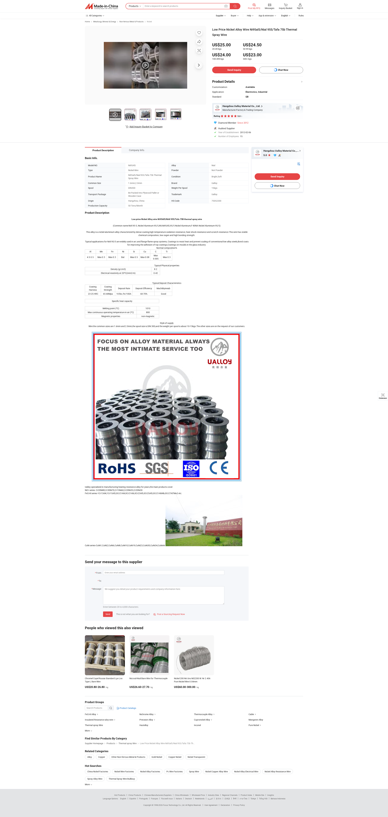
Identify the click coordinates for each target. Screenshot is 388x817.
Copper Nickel (174, 757)
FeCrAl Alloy (90, 714)
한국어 (218, 798)
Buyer (233, 15)
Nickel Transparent (196, 757)
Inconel (197, 725)
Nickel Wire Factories (124, 771)
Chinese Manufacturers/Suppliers (158, 795)
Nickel (149, 21)
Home (87, 21)
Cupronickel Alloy (202, 719)
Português (143, 798)
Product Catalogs (127, 708)
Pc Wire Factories (174, 771)
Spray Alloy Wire (94, 778)
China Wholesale (182, 795)
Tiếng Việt (263, 798)
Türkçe (253, 798)
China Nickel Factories (97, 771)
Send (107, 614)
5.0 (265, 155)
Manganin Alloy (256, 719)
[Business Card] (298, 163)
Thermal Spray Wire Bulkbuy (122, 778)
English (123, 798)
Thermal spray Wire (94, 725)
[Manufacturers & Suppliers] (101, 6)
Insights (270, 795)
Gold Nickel (157, 757)
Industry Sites (213, 795)
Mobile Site (259, 795)
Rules (301, 15)
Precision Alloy (146, 719)
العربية (210, 798)
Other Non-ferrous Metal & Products (128, 757)
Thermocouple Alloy (203, 714)
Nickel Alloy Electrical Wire (246, 771)
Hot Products (119, 795)
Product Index (246, 795)
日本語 (227, 798)
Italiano (179, 798)
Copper (101, 757)
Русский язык (167, 798)
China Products (134, 795)
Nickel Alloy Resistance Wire (278, 771)
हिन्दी (234, 798)
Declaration (225, 805)
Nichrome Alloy (146, 714)
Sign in (300, 8)
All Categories (95, 15)
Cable (251, 714)
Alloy (89, 757)
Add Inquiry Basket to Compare (145, 126)
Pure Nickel (254, 725)
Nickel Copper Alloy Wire (216, 771)
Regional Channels (229, 795)
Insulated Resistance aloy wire (99, 719)
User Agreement (210, 805)
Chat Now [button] (283, 69)
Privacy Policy (239, 805)
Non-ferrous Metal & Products (131, 21)
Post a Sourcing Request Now (169, 614)
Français (154, 798)
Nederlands (199, 798)
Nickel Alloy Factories (150, 771)
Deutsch (188, 798)
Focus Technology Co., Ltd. (174, 805)
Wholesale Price (198, 795)
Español (132, 798)
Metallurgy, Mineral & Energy (104, 21)
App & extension (266, 15)
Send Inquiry (234, 69)
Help (249, 15)
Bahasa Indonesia (278, 798)
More (87, 784)
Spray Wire (194, 771)
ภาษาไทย (243, 798)
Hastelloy (143, 725)
